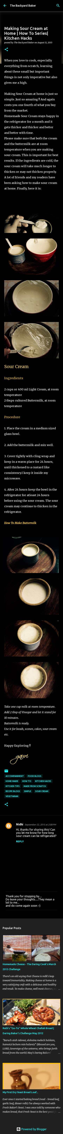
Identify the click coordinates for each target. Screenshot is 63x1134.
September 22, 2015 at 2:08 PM (40, 824)
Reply (20, 841)
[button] (6, 49)
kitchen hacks (43, 781)
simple (27, 791)
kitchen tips (13, 786)
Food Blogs (34, 776)
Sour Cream (41, 791)
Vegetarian (12, 796)
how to (26, 781)
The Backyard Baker (23, 5)
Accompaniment (15, 776)
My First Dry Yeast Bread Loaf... (20, 1092)
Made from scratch (35, 786)
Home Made (12, 781)
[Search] (58, 5)
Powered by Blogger (34, 1129)
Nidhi (19, 824)
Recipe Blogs (13, 791)
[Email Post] (6, 772)
